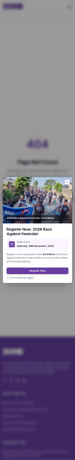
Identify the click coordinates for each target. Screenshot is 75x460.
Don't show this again (22, 277)
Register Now (37, 270)
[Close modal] (67, 182)
